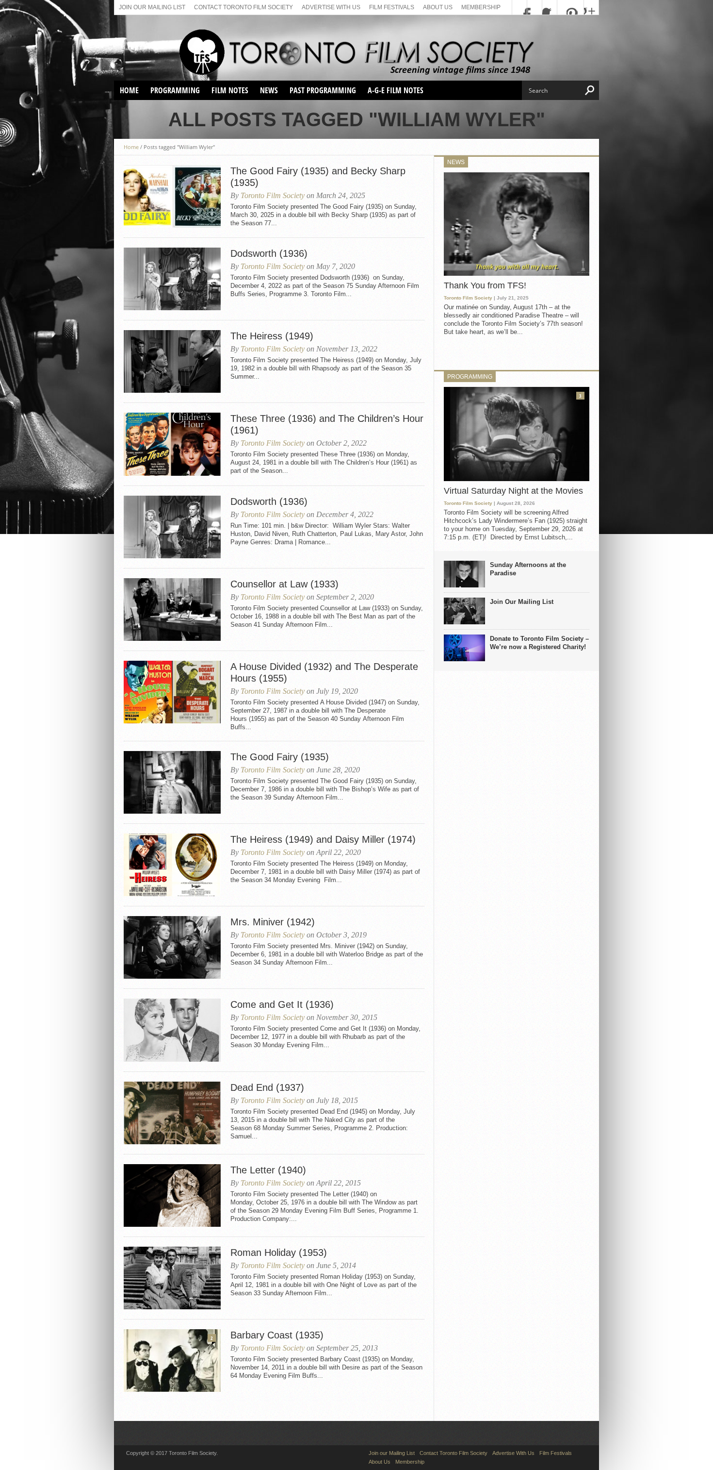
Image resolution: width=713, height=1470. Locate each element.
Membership (481, 7)
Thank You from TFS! (485, 285)
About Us (438, 7)
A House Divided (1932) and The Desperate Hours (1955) (324, 672)
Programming (175, 90)
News (269, 90)
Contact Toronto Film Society (243, 7)
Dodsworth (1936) (269, 253)
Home (129, 90)
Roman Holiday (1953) (278, 1252)
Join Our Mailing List (521, 601)
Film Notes (229, 90)
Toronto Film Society (273, 195)
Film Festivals (391, 7)
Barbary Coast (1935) (277, 1335)
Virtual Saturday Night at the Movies (513, 491)
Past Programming (323, 90)
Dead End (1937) (267, 1087)
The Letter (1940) (268, 1170)
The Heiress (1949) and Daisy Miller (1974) (323, 839)
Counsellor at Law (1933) (284, 584)
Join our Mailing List (152, 7)
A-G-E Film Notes (395, 90)
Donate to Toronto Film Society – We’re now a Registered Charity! (539, 643)
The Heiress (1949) (271, 336)
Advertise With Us (331, 7)
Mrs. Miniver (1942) (272, 922)
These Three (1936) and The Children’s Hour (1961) (326, 424)
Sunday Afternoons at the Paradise (528, 569)
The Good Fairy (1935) (279, 757)
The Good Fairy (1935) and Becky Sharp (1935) (317, 177)
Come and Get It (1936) (282, 1004)
